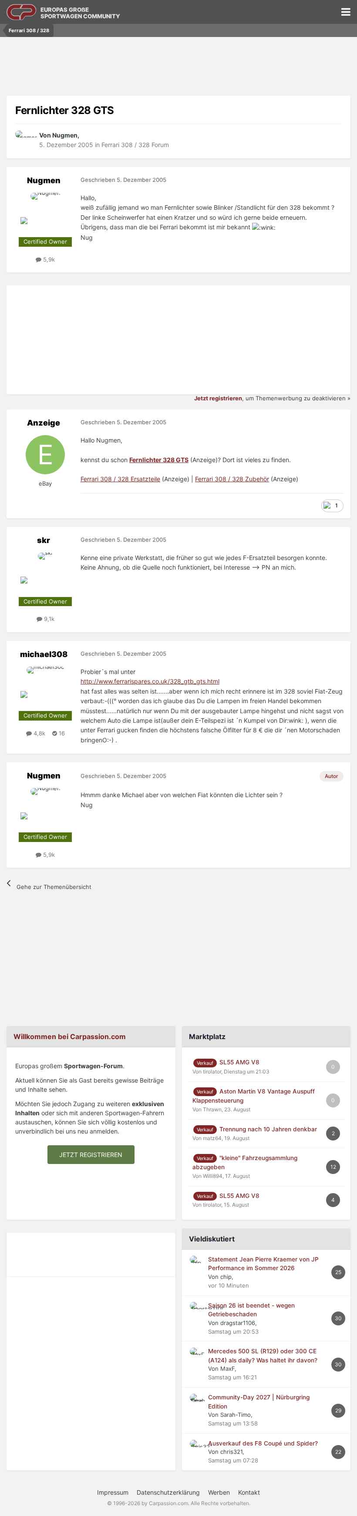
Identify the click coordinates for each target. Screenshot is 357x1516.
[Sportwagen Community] (22, 12)
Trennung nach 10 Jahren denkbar (268, 1129)
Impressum (112, 1492)
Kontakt (249, 1492)
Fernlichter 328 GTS (159, 459)
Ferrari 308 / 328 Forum (135, 144)
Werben (219, 1492)
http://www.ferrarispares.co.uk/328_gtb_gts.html (150, 681)
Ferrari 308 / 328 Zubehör (232, 479)
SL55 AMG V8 (239, 1062)
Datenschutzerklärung (168, 1492)
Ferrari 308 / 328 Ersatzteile (120, 479)
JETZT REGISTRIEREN (90, 1154)
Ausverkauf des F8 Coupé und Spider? (263, 1443)
